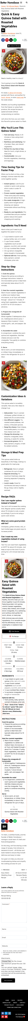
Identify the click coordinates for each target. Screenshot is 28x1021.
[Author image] (14, 30)
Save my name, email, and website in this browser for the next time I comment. (14, 952)
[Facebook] (2, 1013)
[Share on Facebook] (3, 40)
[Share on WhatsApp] (15, 40)
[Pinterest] (2, 1016)
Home (7, 1000)
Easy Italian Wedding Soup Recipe (6, 873)
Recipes (20, 1000)
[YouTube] (6, 1016)
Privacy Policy (9, 1005)
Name (4, 929)
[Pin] (3, 50)
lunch (3, 97)
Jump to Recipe (15, 46)
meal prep (20, 97)
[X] (6, 1013)
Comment (6, 904)
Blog (13, 1000)
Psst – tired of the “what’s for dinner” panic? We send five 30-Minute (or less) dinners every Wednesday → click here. (13, 709)
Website (5, 946)
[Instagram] (9, 1013)
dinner (8, 97)
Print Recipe (15, 631)
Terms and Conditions (14, 1007)
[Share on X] (11, 40)
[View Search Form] (26, 2)
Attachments (5, 958)
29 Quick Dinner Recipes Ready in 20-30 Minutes (21, 875)
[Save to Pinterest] (7, 40)
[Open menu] (21, 2)
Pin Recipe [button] (15, 636)
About (15, 1002)
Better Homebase (9, 33)
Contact (22, 1002)
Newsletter (6, 1002)
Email (4, 937)
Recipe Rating (6, 896)
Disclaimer (20, 1005)
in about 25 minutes (15, 93)
